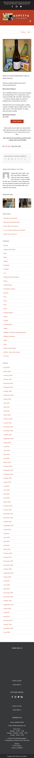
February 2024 (8, 419)
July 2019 (6, 612)
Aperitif (6, 245)
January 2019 (8, 624)
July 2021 (6, 533)
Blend (5, 257)
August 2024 (7, 399)
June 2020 (7, 585)
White (5, 340)
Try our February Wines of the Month (14, 230)
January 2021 (8, 557)
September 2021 (8, 525)
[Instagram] (15, 697)
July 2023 (6, 446)
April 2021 (7, 545)
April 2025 (7, 367)
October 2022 (8, 478)
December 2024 (8, 383)
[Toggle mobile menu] (30, 21)
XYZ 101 (6, 356)
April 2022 (7, 498)
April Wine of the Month (10, 218)
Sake (5, 308)
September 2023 (8, 438)
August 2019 (7, 608)
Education (7, 265)
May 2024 (7, 407)
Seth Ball (7, 146)
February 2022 (8, 506)
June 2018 (7, 632)
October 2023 (8, 434)
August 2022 (7, 482)
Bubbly (6, 261)
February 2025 (8, 375)
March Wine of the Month (11, 226)
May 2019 (7, 616)
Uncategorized (8, 324)
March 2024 (7, 415)
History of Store (17, 680)
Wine (5, 344)
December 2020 (8, 561)
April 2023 (7, 458)
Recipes (6, 293)
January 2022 (8, 509)
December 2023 (8, 426)
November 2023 (8, 430)
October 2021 (8, 521)
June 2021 (7, 537)
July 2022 (6, 486)
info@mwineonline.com (24, 3)
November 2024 (8, 387)
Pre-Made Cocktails (9, 289)
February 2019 (8, 620)
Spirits (5, 316)
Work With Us (17, 684)
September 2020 (8, 573)
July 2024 (6, 403)
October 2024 (8, 391)
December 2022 (8, 470)
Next (28, 32)
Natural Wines (8, 285)
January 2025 (8, 379)
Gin (5, 273)
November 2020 (8, 565)
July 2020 (6, 581)
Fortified (6, 269)
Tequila (6, 320)
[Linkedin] (22, 697)
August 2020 (7, 577)
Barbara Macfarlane (9, 249)
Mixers (6, 281)
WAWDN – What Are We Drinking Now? (15, 332)
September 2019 (8, 604)
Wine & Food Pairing (10, 348)
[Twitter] (18, 697)
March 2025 (7, 371)
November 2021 (8, 517)
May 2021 (7, 541)
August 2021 (7, 529)
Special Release (8, 312)
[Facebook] (12, 697)
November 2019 (8, 596)
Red (5, 297)
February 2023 (8, 466)
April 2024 (7, 411)
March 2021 (7, 549)
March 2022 (7, 502)
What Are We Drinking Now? (12, 222)
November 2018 (8, 628)
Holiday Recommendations (11, 277)
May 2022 (7, 494)
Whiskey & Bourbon (9, 336)
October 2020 (8, 569)
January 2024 (8, 423)
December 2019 (8, 593)
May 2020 (7, 589)
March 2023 (7, 462)
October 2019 (8, 600)
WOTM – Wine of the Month (12, 352)
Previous (23, 32)
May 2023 (7, 454)
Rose (5, 301)
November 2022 (8, 474)
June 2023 (7, 450)
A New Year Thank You (10, 234)
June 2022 (7, 490)
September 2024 (8, 395)
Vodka (5, 328)
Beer (5, 253)
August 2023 (7, 442)
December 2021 (8, 513)
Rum (5, 304)
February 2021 (8, 553)
